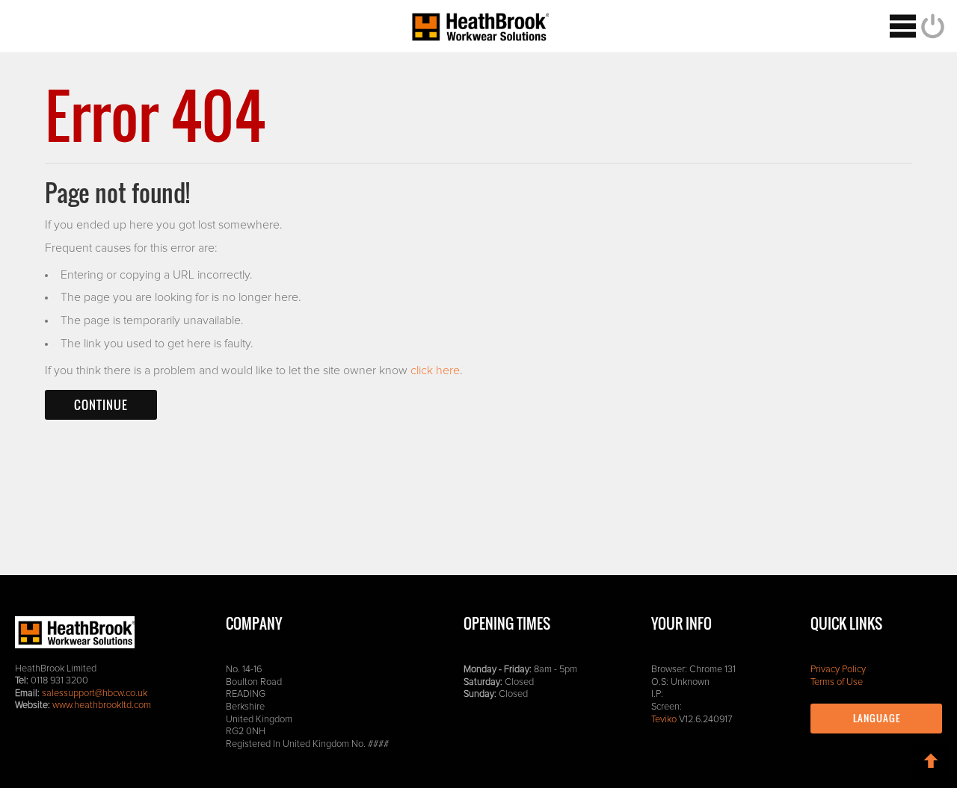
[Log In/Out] (931, 26)
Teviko (664, 720)
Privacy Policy (838, 669)
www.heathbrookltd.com (101, 705)
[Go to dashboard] (478, 26)
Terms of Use (836, 682)
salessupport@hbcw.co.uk (94, 693)
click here (435, 370)
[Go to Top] (931, 762)
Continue (101, 405)
